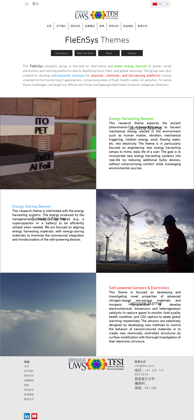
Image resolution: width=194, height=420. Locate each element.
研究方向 (29, 375)
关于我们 (29, 371)
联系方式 (29, 399)
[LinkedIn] (27, 416)
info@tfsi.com (144, 366)
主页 (26, 366)
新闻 (26, 385)
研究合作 (29, 389)
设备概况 (29, 380)
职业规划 (29, 394)
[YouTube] (34, 416)
